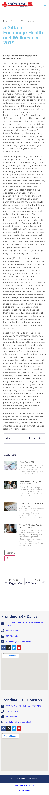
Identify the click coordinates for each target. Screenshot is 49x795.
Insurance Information (24, 785)
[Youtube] (19, 647)
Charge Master (24, 790)
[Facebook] (3, 647)
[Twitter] (14, 647)
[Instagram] (8, 647)
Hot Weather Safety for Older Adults (30, 482)
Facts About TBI (26, 462)
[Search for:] (22, 552)
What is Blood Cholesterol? (31, 503)
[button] (45, 5)
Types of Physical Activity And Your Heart (30, 526)
